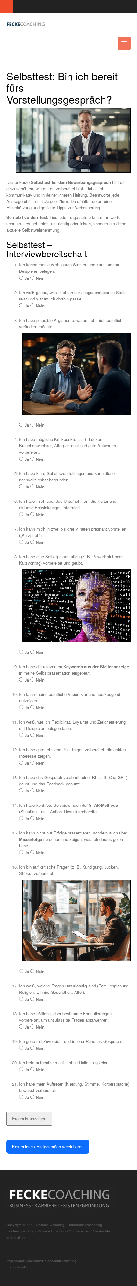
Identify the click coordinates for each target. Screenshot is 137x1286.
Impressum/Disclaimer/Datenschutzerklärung (41, 1260)
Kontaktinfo (18, 1266)
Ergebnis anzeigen (29, 1119)
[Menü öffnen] (124, 43)
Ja (26, 278)
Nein (39, 278)
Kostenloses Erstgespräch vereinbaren (47, 1147)
